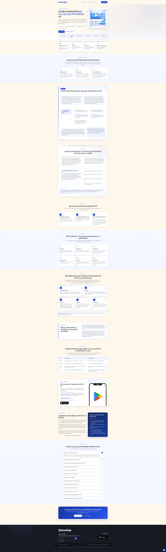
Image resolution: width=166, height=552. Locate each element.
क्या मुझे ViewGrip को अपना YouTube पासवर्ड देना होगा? (70, 473)
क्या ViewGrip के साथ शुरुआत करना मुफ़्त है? (69, 477)
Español (65, 547)
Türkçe (100, 547)
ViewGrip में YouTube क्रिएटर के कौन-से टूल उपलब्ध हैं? (70, 484)
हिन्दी (71, 547)
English (103, 547)
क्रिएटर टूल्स (95, 36)
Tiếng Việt (106, 547)
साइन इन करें (104, 2)
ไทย (97, 547)
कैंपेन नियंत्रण (87, 36)
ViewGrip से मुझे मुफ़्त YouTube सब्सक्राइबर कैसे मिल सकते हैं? (71, 459)
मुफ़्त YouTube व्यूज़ (63, 36)
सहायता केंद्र (93, 2)
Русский (94, 547)
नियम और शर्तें (101, 544)
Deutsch (62, 547)
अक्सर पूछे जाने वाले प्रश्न (104, 36)
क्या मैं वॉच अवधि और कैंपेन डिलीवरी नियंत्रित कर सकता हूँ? (70, 487)
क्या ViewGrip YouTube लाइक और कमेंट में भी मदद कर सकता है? (71, 480)
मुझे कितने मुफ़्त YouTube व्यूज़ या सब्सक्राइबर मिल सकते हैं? (70, 466)
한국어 (83, 547)
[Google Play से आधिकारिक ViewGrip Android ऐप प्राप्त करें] (64, 403)
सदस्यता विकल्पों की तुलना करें (87, 515)
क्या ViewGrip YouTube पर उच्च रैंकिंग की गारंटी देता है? (70, 491)
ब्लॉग (86, 2)
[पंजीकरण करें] (76, 538)
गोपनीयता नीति (106, 544)
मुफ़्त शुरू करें (62, 31)
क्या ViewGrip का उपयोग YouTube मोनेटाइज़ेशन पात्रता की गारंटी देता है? (72, 498)
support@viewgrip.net (61, 540)
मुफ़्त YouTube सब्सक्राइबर (71, 36)
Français (68, 547)
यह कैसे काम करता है (79, 36)
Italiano (78, 547)
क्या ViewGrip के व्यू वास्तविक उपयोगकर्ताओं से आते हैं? (70, 470)
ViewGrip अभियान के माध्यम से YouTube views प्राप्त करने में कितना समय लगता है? (74, 463)
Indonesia (74, 547)
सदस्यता (92, 544)
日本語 (81, 547)
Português (91, 547)
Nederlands (87, 547)
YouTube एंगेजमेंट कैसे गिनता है (76, 435)
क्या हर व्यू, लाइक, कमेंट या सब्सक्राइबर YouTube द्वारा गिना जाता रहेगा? (72, 494)
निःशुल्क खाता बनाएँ (78, 515)
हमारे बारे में (83, 2)
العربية (59, 547)
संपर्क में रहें (89, 2)
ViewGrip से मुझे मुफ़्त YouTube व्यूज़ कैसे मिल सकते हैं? (70, 452)
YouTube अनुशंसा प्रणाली (67, 435)
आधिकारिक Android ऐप (70, 31)
